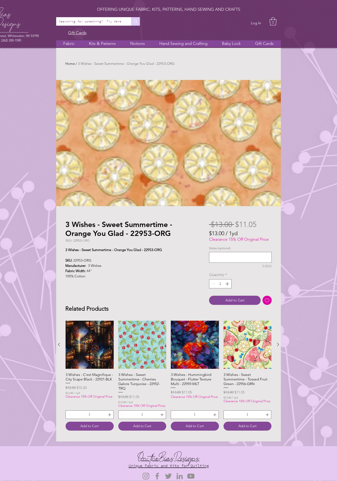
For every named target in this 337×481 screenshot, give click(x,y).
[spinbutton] (220, 283)
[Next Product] (278, 344)
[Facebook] (157, 476)
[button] (273, 21)
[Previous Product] (59, 344)
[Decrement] (213, 283)
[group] (168, 375)
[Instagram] (145, 476)
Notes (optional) (219, 248)
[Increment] (227, 283)
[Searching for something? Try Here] (135, 21)
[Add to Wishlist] (267, 300)
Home (70, 63)
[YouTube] (190, 476)
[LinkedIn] (179, 476)
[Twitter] (168, 476)
